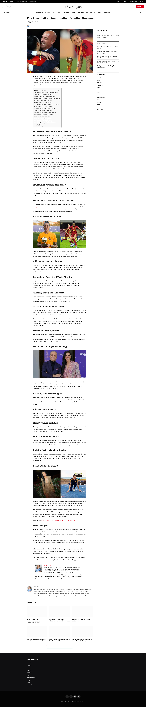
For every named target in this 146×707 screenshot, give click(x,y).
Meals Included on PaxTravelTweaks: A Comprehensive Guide (33, 621)
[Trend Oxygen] (73, 6)
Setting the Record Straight (43, 94)
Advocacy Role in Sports (43, 116)
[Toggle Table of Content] (58, 90)
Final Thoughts (40, 126)
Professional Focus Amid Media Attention (47, 104)
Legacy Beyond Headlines (43, 124)
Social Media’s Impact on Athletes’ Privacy (47, 98)
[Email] (21, 94)
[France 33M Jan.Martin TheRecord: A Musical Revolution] (59, 611)
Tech (53, 12)
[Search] (141, 12)
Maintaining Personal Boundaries (45, 96)
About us (119, 1)
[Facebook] (21, 80)
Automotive (39, 12)
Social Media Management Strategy (46, 112)
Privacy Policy (133, 1)
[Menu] (143, 12)
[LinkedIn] (21, 87)
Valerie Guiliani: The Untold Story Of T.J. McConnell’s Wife (58, 520)
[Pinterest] (21, 90)
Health (73, 12)
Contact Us (125, 1)
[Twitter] (21, 83)
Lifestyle (92, 12)
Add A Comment (59, 646)
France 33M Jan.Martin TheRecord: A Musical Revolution (59, 620)
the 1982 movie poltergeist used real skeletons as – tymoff (36, 640)
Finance (66, 12)
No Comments (60, 26)
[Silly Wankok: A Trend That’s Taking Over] (82, 611)
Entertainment (50, 26)
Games (98, 92)
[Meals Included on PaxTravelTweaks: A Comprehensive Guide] (37, 611)
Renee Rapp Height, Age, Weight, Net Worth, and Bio (59, 640)
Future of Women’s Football (44, 120)
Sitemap (141, 1)
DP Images (99, 82)
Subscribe (139, 6)
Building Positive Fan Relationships (46, 122)
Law (98, 99)
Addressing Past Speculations (43, 102)
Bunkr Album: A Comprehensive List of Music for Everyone (82, 640)
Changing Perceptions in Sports (44, 106)
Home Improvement (82, 12)
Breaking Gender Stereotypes (44, 114)
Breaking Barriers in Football (43, 100)
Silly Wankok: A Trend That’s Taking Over (81, 620)
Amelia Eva (33, 26)
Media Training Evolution (43, 118)
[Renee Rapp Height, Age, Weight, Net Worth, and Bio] (59, 631)
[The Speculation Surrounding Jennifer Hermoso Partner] (60, 51)
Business (47, 12)
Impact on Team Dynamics (44, 110)
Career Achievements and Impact (45, 108)
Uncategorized (100, 109)
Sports (99, 12)
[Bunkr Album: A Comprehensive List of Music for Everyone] (82, 631)
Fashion (60, 12)
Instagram (36, 207)
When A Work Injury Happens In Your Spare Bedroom (23, 1)
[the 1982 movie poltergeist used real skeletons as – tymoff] (37, 631)
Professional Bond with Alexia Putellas (46, 92)
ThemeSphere (81, 701)
